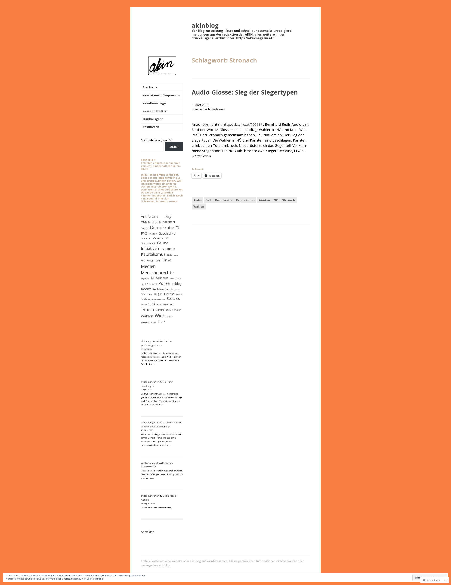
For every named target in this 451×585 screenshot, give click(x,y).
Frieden (153, 233)
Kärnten (264, 200)
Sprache (144, 305)
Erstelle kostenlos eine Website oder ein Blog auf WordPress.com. (184, 561)
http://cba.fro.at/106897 (242, 124)
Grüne (162, 242)
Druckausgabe (153, 119)
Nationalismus (175, 278)
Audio (197, 200)
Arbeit (155, 217)
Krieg (150, 260)
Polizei (165, 283)
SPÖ (151, 303)
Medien (148, 266)
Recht (146, 288)
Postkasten (151, 127)
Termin (147, 309)
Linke (166, 260)
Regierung (146, 294)
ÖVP (208, 200)
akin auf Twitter (154, 111)
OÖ (146, 284)
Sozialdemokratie (158, 299)
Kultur (158, 260)
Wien (160, 315)
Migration (145, 278)
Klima (176, 255)
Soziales (173, 298)
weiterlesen (201, 156)
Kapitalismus (245, 200)
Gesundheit (146, 238)
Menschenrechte (157, 273)
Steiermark (168, 304)
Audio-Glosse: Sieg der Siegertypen (245, 92)
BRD (154, 222)
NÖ (276, 200)
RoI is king (167, 463)
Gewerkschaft (160, 238)
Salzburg (145, 299)
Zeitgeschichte (148, 322)
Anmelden (147, 532)
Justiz (171, 249)
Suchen (174, 147)
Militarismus (159, 278)
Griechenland (148, 243)
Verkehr (176, 309)
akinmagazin (148, 341)
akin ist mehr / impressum (161, 95)
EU (178, 227)
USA (168, 309)
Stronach (288, 200)
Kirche (169, 255)
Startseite (150, 87)
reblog (176, 283)
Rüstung (179, 294)
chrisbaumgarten (150, 381)
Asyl (169, 216)
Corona (145, 228)
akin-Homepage (154, 103)
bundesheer (167, 222)
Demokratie (223, 200)
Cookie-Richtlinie (95, 578)
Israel (163, 249)
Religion (157, 294)
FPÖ (144, 233)
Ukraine (160, 309)
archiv (162, 217)
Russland (169, 294)
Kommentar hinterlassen (208, 109)
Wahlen (198, 206)
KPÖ (143, 260)
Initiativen (150, 248)
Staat (159, 304)
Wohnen (170, 317)
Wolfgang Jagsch (150, 463)
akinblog (205, 25)
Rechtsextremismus (166, 289)
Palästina (153, 284)
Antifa (146, 216)
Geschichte (167, 233)
